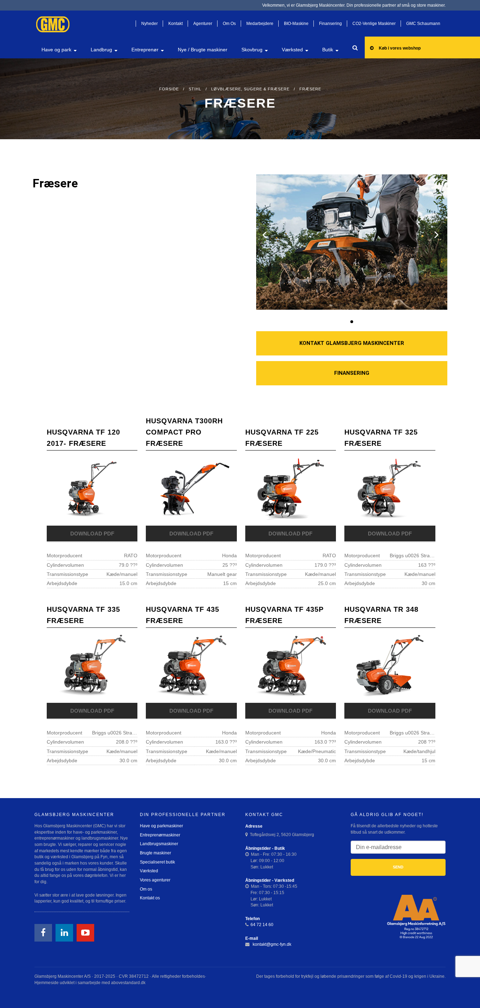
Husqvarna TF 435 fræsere (182, 614)
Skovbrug (251, 49)
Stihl (195, 89)
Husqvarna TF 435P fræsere (284, 614)
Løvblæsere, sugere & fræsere (250, 89)
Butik (327, 49)
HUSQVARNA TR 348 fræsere (381, 614)
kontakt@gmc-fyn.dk (271, 944)
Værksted (292, 49)
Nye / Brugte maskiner (202, 49)
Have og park (56, 49)
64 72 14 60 (262, 924)
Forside (169, 89)
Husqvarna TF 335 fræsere (83, 614)
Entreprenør (144, 49)
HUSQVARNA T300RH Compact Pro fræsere (184, 432)
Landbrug (101, 49)
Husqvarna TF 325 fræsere (381, 437)
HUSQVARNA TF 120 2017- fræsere (83, 437)
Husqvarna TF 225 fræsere (282, 437)
